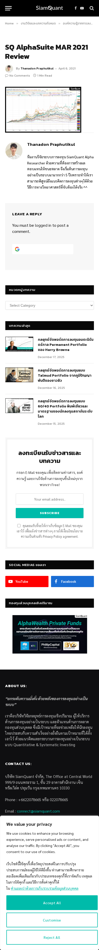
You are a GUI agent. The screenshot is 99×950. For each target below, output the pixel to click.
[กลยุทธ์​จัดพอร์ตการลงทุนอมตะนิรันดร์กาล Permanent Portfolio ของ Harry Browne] (19, 344)
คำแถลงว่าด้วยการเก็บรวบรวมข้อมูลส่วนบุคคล (44, 888)
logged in (43, 225)
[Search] (91, 8)
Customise (52, 920)
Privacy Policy (52, 536)
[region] (49, 883)
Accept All (52, 902)
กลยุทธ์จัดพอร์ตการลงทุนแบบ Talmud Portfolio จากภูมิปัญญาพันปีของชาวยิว (64, 375)
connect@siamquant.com (38, 811)
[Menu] (8, 8)
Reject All (52, 937)
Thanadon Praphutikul (37, 68)
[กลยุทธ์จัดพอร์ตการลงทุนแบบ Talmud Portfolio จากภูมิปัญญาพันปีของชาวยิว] (19, 374)
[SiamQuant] (49, 8)
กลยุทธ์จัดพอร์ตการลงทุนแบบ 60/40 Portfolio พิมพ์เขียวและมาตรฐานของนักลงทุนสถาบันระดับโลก (65, 409)
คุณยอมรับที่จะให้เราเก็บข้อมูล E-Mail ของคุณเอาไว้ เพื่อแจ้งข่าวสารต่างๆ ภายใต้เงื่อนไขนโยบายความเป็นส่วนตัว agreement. (50, 531)
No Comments (19, 75)
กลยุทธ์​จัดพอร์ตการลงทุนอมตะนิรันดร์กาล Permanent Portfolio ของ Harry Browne (65, 344)
